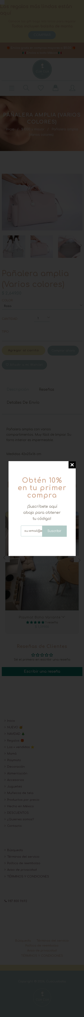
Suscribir (54, 531)
